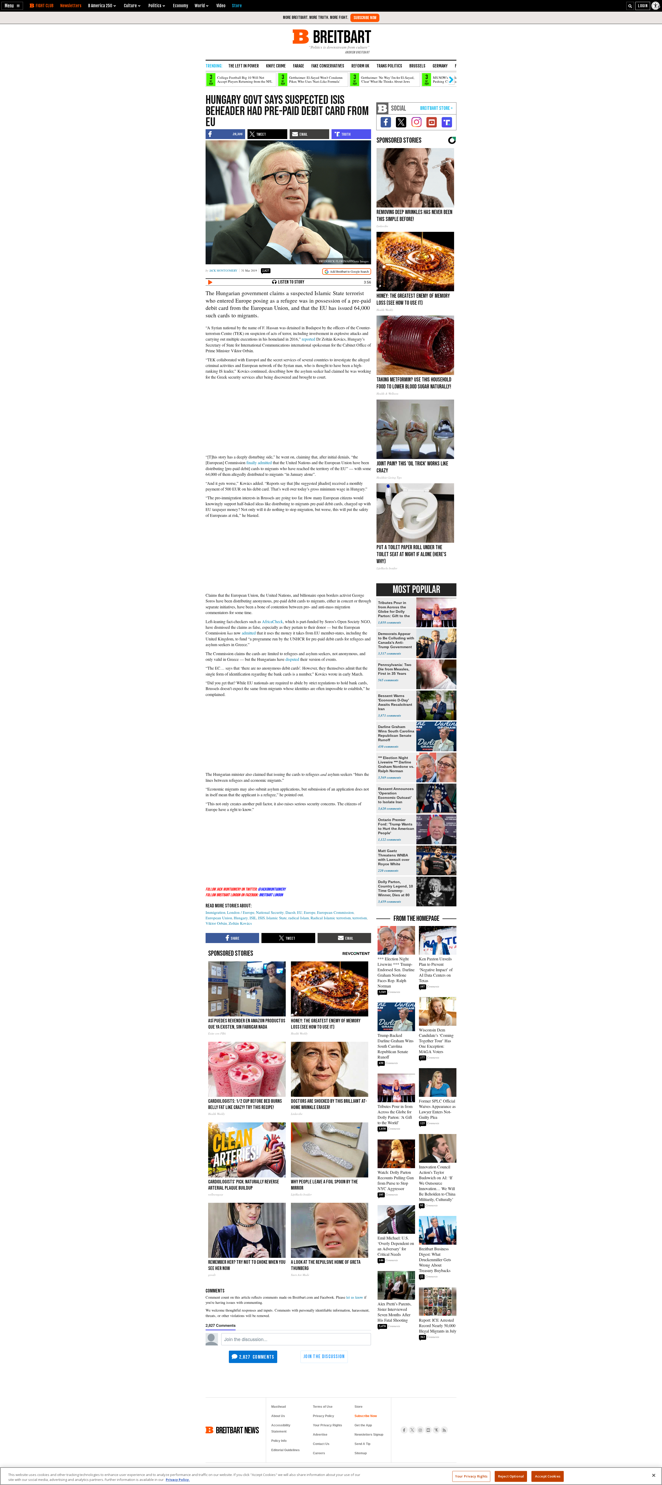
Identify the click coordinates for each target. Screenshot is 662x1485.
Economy (180, 5)
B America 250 (100, 5)
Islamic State (276, 917)
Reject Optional (511, 1476)
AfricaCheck (272, 621)
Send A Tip (362, 1444)
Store (359, 1407)
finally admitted (259, 462)
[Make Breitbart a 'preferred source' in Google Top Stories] (346, 271)
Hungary (241, 917)
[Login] (642, 6)
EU (299, 912)
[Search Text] (630, 6)
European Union (219, 917)
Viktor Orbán (216, 923)
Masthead (278, 1407)
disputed (292, 659)
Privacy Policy (323, 1416)
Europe (309, 912)
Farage (298, 65)
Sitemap (361, 1453)
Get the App (363, 1425)
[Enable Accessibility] (656, 6)
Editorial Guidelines (285, 1450)
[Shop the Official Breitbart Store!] (436, 108)
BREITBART (341, 36)
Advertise (320, 1434)
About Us (278, 1416)
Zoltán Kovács (240, 923)
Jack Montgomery (223, 270)
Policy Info (279, 1441)
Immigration (215, 912)
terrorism (359, 917)
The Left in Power (243, 65)
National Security (270, 912)
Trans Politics (389, 65)
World (200, 5)
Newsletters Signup (369, 1434)
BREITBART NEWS (237, 1430)
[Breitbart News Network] (382, 108)
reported (308, 339)
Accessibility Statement (280, 1428)
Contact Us (321, 1444)
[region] (331, 1476)
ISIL (253, 917)
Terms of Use (323, 1407)
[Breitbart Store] (237, 5)
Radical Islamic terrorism (331, 917)
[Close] (653, 1475)
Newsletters (70, 5)
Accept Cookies (547, 1476)
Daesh (290, 912)
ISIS (261, 917)
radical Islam (298, 917)
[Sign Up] (364, 18)
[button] (12, 6)
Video (220, 5)
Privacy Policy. (178, 1479)
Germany (440, 65)
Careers (319, 1453)
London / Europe (240, 912)
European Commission (335, 912)
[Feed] (444, 1430)
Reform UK (360, 65)
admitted (249, 633)
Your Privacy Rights (471, 1476)
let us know (354, 1297)
